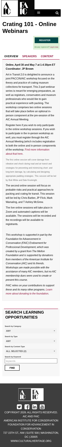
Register (44, 40)
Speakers (29, 56)
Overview (11, 56)
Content (47, 56)
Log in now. (54, 47)
